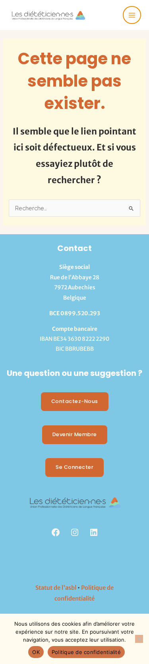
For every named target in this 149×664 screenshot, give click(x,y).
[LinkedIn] (94, 532)
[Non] (139, 639)
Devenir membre (74, 434)
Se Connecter (74, 467)
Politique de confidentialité (86, 652)
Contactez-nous (74, 401)
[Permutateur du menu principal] (132, 15)
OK (36, 652)
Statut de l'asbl (55, 587)
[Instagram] (74, 532)
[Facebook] (55, 532)
